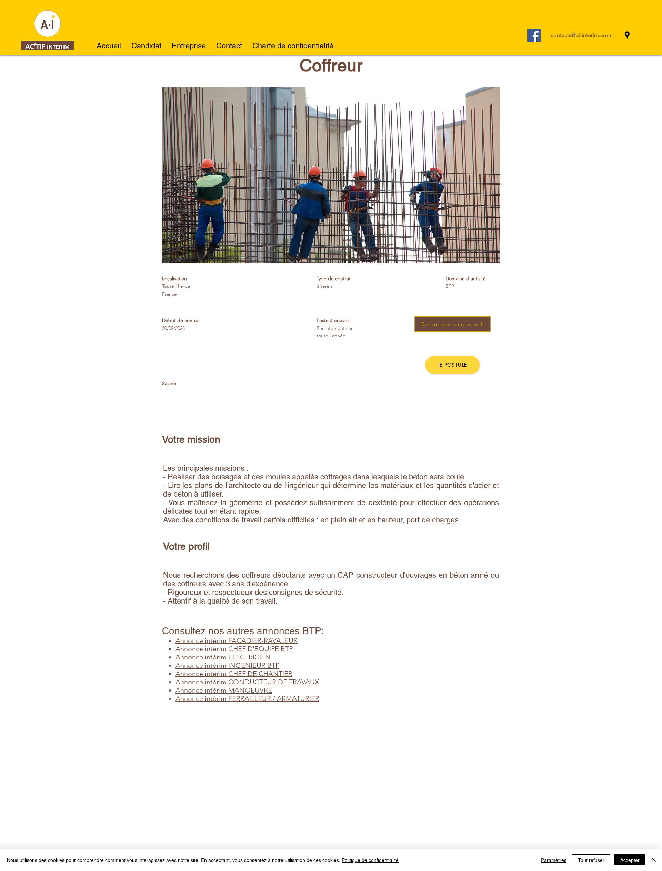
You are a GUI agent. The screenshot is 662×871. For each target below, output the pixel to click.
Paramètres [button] (553, 860)
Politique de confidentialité (370, 860)
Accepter (630, 860)
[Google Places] (627, 35)
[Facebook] (534, 35)
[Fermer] (654, 859)
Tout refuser (591, 860)
